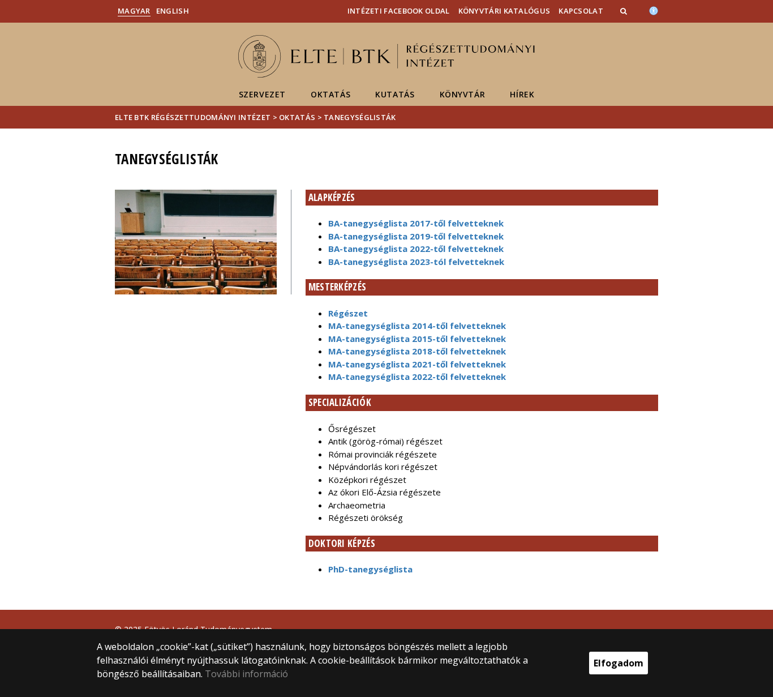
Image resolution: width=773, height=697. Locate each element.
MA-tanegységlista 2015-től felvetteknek (417, 338)
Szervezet (262, 94)
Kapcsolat (581, 11)
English (172, 11)
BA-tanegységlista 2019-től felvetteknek (416, 236)
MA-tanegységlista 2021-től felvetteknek (417, 364)
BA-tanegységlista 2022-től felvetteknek (416, 248)
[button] (624, 11)
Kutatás (394, 94)
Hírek (522, 94)
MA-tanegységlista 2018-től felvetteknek (417, 351)
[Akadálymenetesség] (653, 10)
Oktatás (330, 94)
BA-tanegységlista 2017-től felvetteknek (416, 223)
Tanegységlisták (360, 117)
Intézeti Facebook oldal (398, 11)
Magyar (134, 11)
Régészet (348, 313)
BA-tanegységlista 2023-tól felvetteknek (416, 261)
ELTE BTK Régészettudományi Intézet (192, 117)
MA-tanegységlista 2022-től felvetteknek (417, 376)
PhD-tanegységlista (370, 569)
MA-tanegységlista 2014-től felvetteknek (417, 325)
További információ (246, 674)
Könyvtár (463, 94)
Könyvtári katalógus (504, 11)
